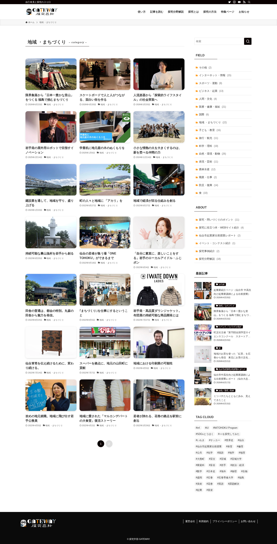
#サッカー (214, 440)
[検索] (249, 2)
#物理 (233, 471)
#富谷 (212, 465)
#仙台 (241, 440)
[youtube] (239, 2)
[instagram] (234, 2)
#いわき (200, 440)
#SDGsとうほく (204, 434)
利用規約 (204, 521)
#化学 (210, 452)
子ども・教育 (210, 130)
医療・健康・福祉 (212, 106)
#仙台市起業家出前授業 (209, 446)
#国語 (220, 452)
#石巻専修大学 (225, 477)
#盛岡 (199, 477)
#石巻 (210, 477)
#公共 (199, 452)
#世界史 (229, 440)
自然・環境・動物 (212, 153)
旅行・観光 (208, 137)
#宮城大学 (236, 458)
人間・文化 (208, 98)
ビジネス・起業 (211, 90)
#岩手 (223, 465)
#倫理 (240, 446)
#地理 (242, 452)
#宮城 (223, 458)
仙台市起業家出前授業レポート (219, 235)
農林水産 (207, 169)
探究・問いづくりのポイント (219, 219)
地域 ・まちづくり (213, 122)
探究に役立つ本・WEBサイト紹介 (221, 227)
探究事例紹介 (209, 251)
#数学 (199, 471)
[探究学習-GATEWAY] (41, 11)
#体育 (229, 446)
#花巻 (210, 483)
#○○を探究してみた (229, 434)
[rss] (244, 2)
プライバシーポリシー (225, 521)
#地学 (231, 452)
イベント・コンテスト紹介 (217, 243)
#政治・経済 (237, 465)
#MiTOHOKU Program (225, 427)
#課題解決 (233, 483)
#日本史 (211, 471)
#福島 (241, 477)
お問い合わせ (248, 521)
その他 (205, 67)
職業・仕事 (208, 177)
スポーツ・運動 (210, 83)
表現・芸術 (208, 161)
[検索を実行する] (248, 41)
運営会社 (190, 521)
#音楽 (210, 490)
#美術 (199, 483)
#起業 (199, 490)
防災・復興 (208, 185)
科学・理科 (208, 145)
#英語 (220, 483)
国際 (204, 114)
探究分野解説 (210, 258)
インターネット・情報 (215, 75)
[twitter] (229, 2)
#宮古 (212, 458)
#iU (207, 427)
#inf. (198, 427)
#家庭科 (200, 465)
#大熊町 (200, 458)
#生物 (244, 471)
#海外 (223, 471)
